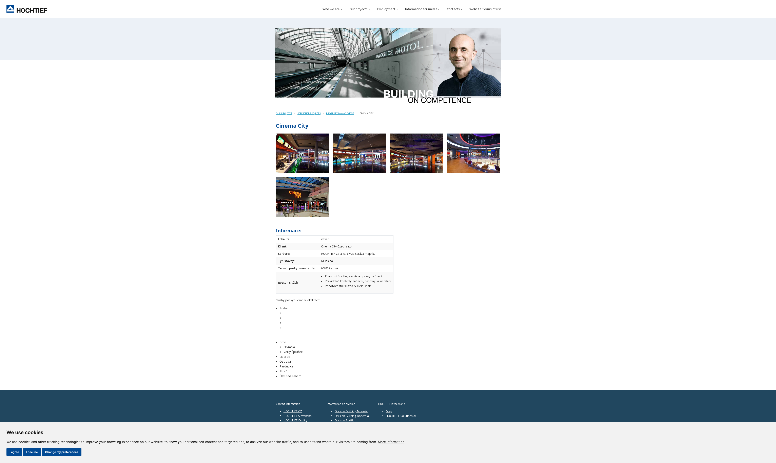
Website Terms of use (485, 9)
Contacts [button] (453, 9)
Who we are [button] (331, 9)
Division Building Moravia (351, 411)
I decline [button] (32, 452)
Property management (340, 113)
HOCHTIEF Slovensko (298, 416)
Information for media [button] (421, 9)
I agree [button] (14, 452)
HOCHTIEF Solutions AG (401, 416)
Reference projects (309, 113)
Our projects (284, 113)
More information (391, 442)
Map (389, 411)
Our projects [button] (358, 9)
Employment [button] (386, 9)
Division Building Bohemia (352, 416)
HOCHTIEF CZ (293, 411)
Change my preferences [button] (61, 452)
